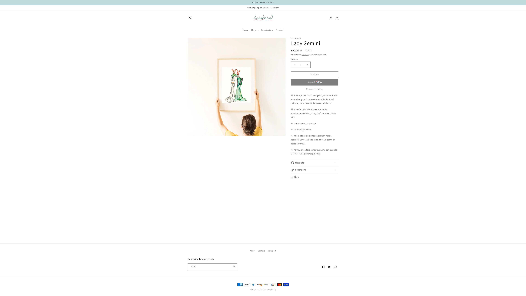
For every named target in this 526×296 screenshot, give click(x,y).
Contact (261, 251)
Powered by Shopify (269, 290)
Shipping (305, 54)
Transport (272, 251)
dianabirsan (259, 290)
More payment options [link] (314, 89)
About (252, 251)
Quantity (294, 59)
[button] (191, 18)
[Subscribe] (234, 266)
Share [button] (296, 177)
